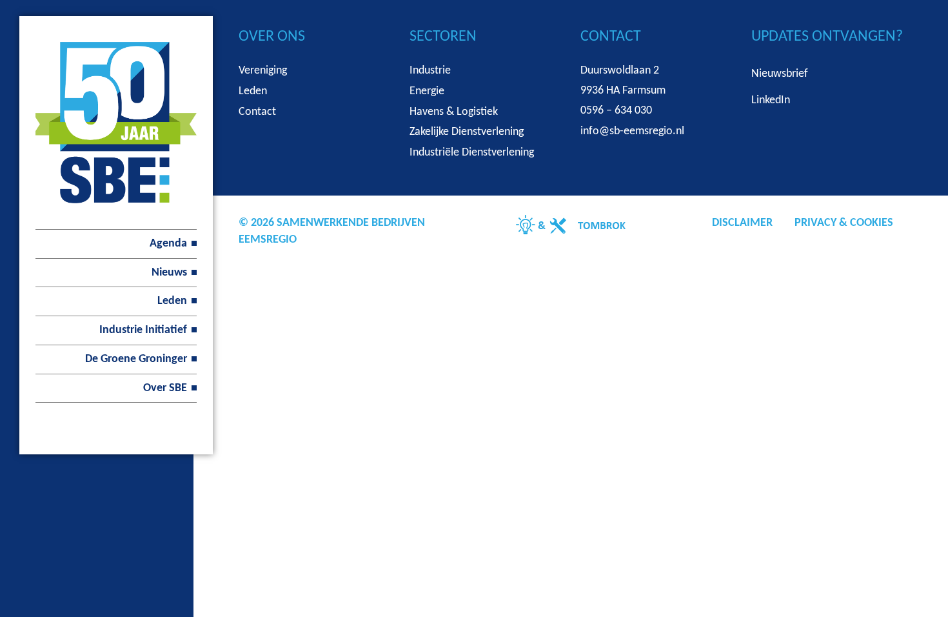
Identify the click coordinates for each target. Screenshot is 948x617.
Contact (257, 112)
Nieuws (169, 273)
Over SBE (165, 388)
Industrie (430, 71)
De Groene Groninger (136, 359)
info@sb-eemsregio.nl (632, 131)
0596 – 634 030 (616, 111)
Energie (427, 91)
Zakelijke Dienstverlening (467, 132)
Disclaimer (742, 223)
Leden (172, 301)
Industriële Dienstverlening (472, 153)
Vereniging (263, 71)
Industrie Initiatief (143, 330)
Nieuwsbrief (779, 74)
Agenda (168, 244)
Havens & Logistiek (454, 112)
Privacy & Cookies (844, 223)
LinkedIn (770, 100)
